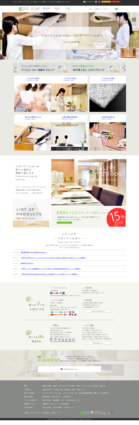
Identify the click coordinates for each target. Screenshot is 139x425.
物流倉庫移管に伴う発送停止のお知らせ (34, 252)
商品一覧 (102, 386)
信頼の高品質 (108, 101)
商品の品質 (46, 396)
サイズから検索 (33, 101)
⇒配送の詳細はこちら (98, 343)
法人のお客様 (57, 407)
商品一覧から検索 (32, 105)
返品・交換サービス (107, 143)
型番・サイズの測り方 (33, 139)
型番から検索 (32, 97)
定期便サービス (108, 105)
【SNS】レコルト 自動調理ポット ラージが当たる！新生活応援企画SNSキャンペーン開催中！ (51, 269)
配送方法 (67, 389)
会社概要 (26, 413)
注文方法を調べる (108, 118)
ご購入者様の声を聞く (70, 118)
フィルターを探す (33, 79)
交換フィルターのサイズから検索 (87, 386)
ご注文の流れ (64, 404)
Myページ (106, 1)
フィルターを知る (108, 79)
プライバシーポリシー (35, 413)
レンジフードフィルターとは (108, 97)
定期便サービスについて (50, 404)
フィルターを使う (70, 79)
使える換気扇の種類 (32, 135)
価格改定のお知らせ (27, 263)
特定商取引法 (46, 413)
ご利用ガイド (54, 413)
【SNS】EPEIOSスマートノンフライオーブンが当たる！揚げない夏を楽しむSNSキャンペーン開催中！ (54, 258)
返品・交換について (78, 389)
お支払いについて (107, 139)
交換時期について (69, 101)
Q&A (60, 413)
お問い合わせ (115, 1)
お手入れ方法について (69, 105)
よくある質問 (69, 139)
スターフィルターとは (70, 393)
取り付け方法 (69, 97)
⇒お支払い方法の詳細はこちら (98, 311)
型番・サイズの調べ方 (101, 393)
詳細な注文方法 (47, 389)
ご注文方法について (107, 135)
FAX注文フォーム (68, 407)
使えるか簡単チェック (33, 118)
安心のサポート (56, 396)
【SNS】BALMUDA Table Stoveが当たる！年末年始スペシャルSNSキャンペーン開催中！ (49, 274)
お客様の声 (69, 135)
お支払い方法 (58, 389)
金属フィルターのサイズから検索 (63, 386)
